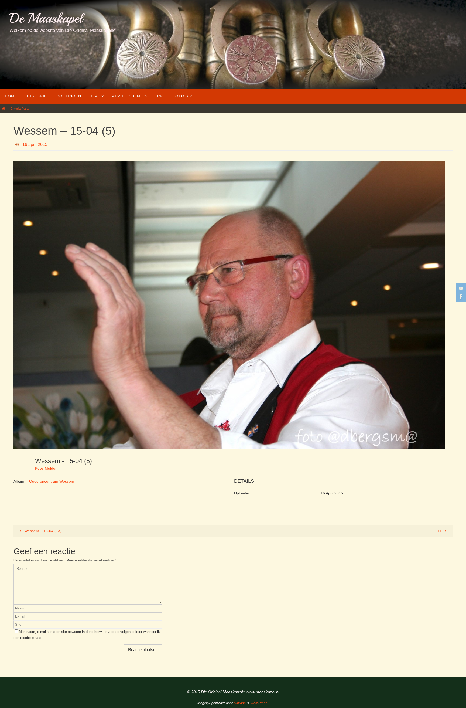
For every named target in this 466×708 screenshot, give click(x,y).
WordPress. (259, 703)
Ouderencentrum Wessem (51, 481)
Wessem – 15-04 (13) (42, 531)
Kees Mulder (46, 468)
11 (440, 531)
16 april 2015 (34, 144)
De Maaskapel (46, 18)
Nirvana (240, 703)
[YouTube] (460, 288)
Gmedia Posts (20, 108)
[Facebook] (460, 297)
